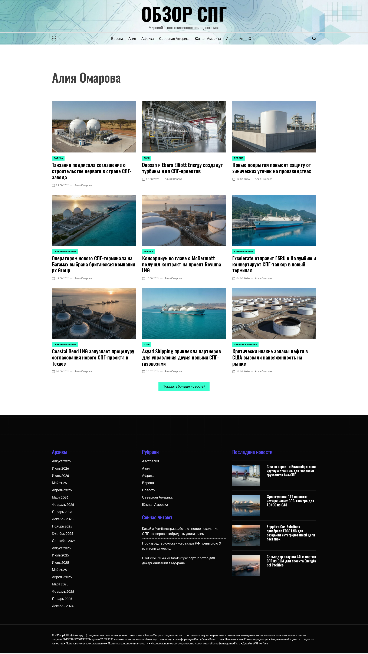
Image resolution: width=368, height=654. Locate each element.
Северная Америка (174, 38)
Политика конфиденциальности (128, 643)
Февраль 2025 (63, 591)
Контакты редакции (256, 639)
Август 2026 (61, 461)
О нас (253, 38)
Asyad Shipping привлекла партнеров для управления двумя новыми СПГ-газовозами (181, 357)
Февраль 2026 (63, 504)
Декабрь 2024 (62, 606)
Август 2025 (61, 548)
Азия (132, 38)
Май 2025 (59, 570)
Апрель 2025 (62, 577)
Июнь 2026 (60, 475)
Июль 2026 (60, 468)
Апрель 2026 (62, 490)
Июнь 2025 (60, 562)
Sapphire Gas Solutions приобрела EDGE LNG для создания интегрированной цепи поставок (291, 533)
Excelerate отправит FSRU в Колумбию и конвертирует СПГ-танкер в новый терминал (274, 264)
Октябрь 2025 (62, 533)
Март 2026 (60, 497)
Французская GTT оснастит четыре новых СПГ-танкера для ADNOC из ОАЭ (290, 500)
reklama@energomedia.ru (224, 643)
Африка (147, 38)
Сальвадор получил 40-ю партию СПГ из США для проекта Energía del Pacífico (291, 560)
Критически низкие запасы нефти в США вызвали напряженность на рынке (270, 357)
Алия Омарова (83, 185)
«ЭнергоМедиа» (152, 635)
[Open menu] (54, 38)
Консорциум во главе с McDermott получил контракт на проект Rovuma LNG (181, 264)
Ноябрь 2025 (62, 526)
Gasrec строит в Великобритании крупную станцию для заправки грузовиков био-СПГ (291, 470)
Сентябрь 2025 (64, 541)
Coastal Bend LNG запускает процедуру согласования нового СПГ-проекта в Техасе (93, 357)
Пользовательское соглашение (86, 643)
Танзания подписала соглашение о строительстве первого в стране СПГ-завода (92, 171)
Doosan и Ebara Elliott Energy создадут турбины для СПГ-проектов (182, 168)
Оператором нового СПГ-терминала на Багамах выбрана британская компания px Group (93, 264)
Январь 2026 (62, 512)
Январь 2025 (62, 599)
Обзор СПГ (184, 13)
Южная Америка (208, 38)
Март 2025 (60, 584)
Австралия (234, 38)
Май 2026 (59, 483)
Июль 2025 (60, 555)
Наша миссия (233, 639)
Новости (148, 490)
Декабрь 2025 (62, 519)
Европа (117, 38)
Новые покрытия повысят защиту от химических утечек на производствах (271, 168)
